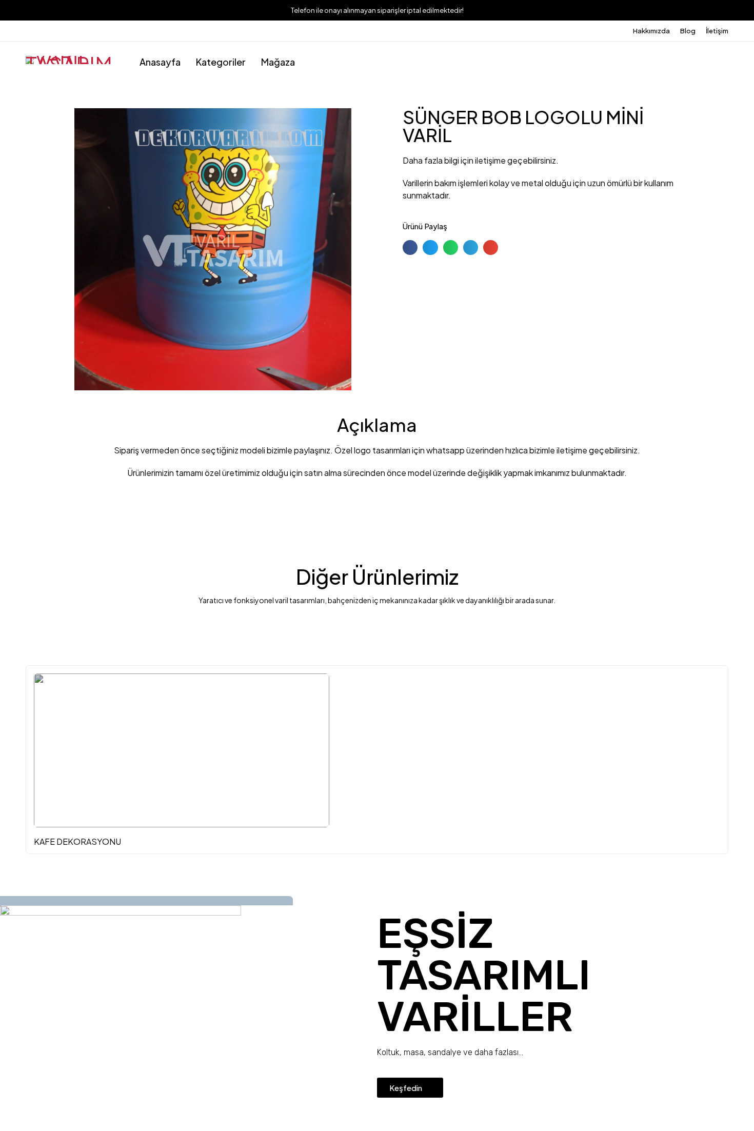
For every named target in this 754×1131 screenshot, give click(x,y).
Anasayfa (160, 62)
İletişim (717, 31)
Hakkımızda (651, 31)
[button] (410, 247)
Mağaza (278, 62)
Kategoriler (221, 62)
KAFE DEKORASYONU (77, 841)
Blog (688, 31)
